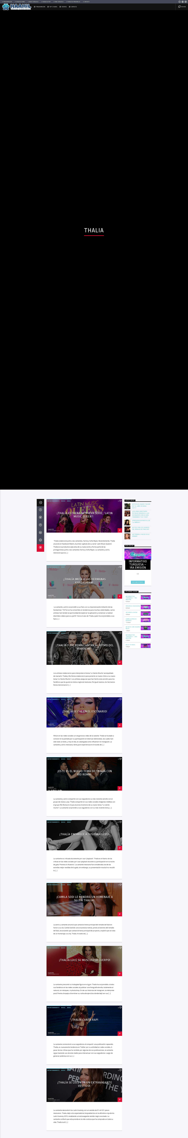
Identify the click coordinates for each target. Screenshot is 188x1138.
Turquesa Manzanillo (73, 2)
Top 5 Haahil (53, 7)
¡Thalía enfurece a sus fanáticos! (85, 960)
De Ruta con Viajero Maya (133, 754)
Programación (7, 2)
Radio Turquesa (33, 2)
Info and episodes (137, 708)
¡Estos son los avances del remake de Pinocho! (141, 655)
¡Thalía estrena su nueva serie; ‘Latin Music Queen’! (85, 641)
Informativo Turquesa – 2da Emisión (131, 763)
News (69, 627)
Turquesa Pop (46, 2)
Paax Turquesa (59, 2)
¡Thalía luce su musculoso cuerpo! (84, 1086)
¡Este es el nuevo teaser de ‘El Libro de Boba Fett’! (141, 632)
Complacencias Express (131, 746)
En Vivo (183, 7)
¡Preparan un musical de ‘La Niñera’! (141, 648)
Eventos (64, 7)
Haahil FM (51, 656)
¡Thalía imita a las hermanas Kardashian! (85, 707)
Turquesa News (20, 2)
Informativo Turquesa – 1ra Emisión (131, 724)
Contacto (86, 2)
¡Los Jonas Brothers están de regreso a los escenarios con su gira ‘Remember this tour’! (140, 640)
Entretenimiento (53, 627)
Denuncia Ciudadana (133, 732)
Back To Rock (130, 771)
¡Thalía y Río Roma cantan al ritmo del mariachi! (85, 773)
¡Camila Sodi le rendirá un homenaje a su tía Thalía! (85, 1025)
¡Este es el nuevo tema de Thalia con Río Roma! (84, 899)
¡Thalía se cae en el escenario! (84, 837)
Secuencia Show (131, 739)
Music (63, 627)
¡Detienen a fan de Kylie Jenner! (141, 661)
